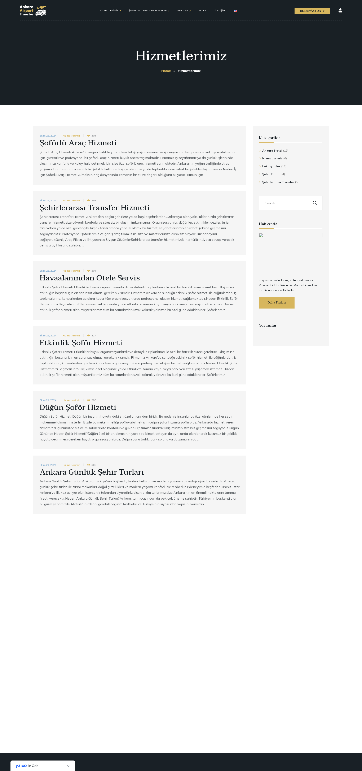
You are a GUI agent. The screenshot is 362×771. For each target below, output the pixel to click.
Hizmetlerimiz (71, 135)
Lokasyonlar (271, 166)
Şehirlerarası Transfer (278, 182)
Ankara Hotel (272, 150)
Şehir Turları (271, 174)
